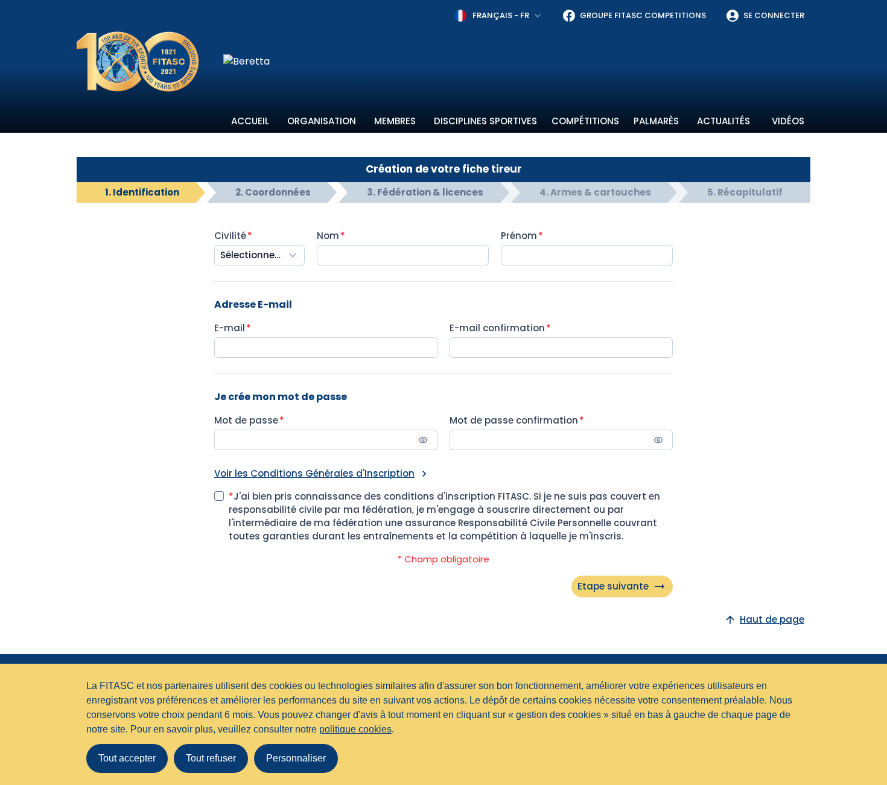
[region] (516, 61)
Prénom (519, 235)
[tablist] (443, 192)
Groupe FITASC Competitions (643, 15)
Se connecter (773, 15)
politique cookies (355, 729)
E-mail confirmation (497, 328)
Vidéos (788, 121)
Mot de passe (246, 420)
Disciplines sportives (485, 121)
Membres (395, 121)
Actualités (723, 121)
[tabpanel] (443, 413)
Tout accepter (127, 758)
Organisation (321, 121)
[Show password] (423, 439)
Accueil (250, 121)
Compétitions (585, 121)
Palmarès (656, 121)
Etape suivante (613, 586)
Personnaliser (296, 758)
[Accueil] (138, 61)
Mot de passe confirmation (514, 420)
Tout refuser (211, 758)
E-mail (229, 328)
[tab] (142, 192)
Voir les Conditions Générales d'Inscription (314, 473)
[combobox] (498, 16)
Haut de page (772, 619)
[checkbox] (219, 496)
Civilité (230, 235)
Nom (328, 235)
